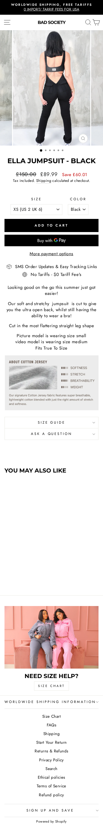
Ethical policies (51, 777)
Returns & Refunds (51, 751)
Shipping (43, 180)
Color (78, 199)
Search (51, 769)
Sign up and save (50, 810)
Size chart (51, 686)
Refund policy (51, 795)
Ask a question (51, 433)
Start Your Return (51, 742)
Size (36, 199)
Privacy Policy (51, 760)
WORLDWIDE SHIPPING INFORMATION (50, 701)
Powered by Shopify (51, 821)
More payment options (51, 254)
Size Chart (51, 716)
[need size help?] (51, 637)
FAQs (52, 725)
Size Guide (51, 422)
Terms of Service (51, 786)
